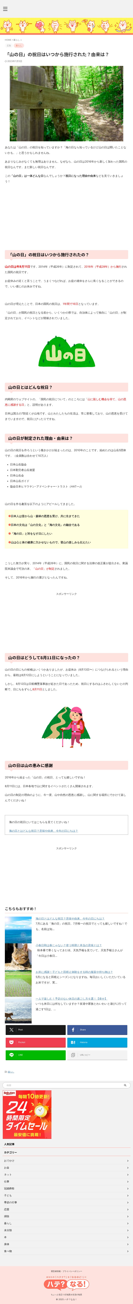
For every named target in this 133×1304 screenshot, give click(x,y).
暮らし (11, 1072)
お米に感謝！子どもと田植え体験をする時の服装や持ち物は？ (74, 972)
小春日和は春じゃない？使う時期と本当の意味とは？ (69, 945)
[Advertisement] (66, 218)
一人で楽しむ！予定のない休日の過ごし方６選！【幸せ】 (71, 998)
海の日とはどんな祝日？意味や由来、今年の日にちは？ (43, 830)
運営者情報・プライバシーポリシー (66, 1271)
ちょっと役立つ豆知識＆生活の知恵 (66, 1294)
